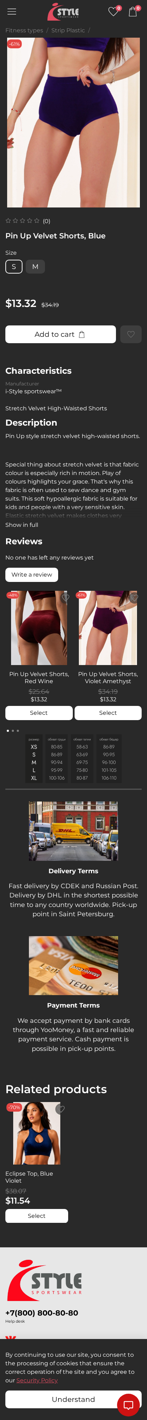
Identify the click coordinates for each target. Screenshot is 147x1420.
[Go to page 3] (18, 731)
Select (39, 712)
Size (11, 252)
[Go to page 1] (8, 731)
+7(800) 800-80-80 (41, 1312)
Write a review (31, 574)
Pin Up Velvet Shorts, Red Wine (39, 678)
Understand (73, 1399)
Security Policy (37, 1380)
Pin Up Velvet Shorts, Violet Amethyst (108, 678)
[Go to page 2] (13, 731)
